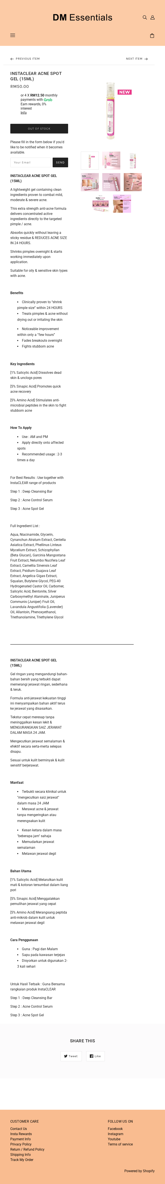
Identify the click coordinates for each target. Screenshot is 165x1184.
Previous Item (27, 59)
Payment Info (20, 1139)
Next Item (134, 59)
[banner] (82, 17)
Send (60, 162)
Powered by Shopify (139, 1171)
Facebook (115, 1129)
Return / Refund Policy (27, 1149)
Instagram (115, 1134)
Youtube (114, 1139)
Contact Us (18, 1129)
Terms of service (120, 1144)
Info (24, 113)
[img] (145, 17)
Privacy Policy (21, 1144)
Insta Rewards (21, 1134)
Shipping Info (20, 1155)
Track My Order (21, 1160)
